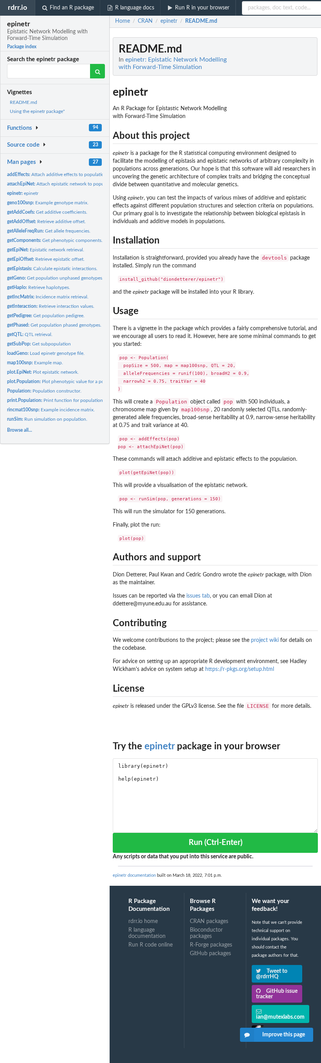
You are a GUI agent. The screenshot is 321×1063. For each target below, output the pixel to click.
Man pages (21, 162)
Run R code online (150, 945)
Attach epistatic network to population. (62, 184)
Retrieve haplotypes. (38, 287)
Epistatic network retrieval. (45, 249)
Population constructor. (44, 391)
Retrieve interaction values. (50, 306)
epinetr (22, 193)
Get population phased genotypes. (54, 325)
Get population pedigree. (46, 315)
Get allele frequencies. (48, 231)
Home (122, 21)
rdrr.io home (143, 921)
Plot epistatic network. (43, 372)
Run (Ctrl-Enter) (215, 843)
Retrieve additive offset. (46, 221)
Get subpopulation (39, 344)
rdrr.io (17, 7)
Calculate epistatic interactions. (52, 268)
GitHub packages (210, 953)
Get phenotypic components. (55, 240)
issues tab (198, 596)
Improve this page (283, 1035)
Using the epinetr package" (37, 111)
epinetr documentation (134, 875)
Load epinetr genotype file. (46, 353)
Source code (23, 145)
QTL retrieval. (29, 334)
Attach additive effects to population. (57, 174)
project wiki (265, 640)
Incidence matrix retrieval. (47, 296)
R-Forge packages (211, 945)
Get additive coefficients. (47, 212)
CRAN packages (209, 921)
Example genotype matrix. (47, 202)
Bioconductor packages (206, 933)
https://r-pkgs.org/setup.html (239, 669)
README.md (23, 102)
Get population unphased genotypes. (55, 278)
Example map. (35, 362)
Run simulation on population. (47, 419)
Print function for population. (55, 400)
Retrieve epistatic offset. (46, 259)
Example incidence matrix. (51, 409)
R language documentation (147, 933)
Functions (19, 128)
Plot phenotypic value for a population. (65, 381)
